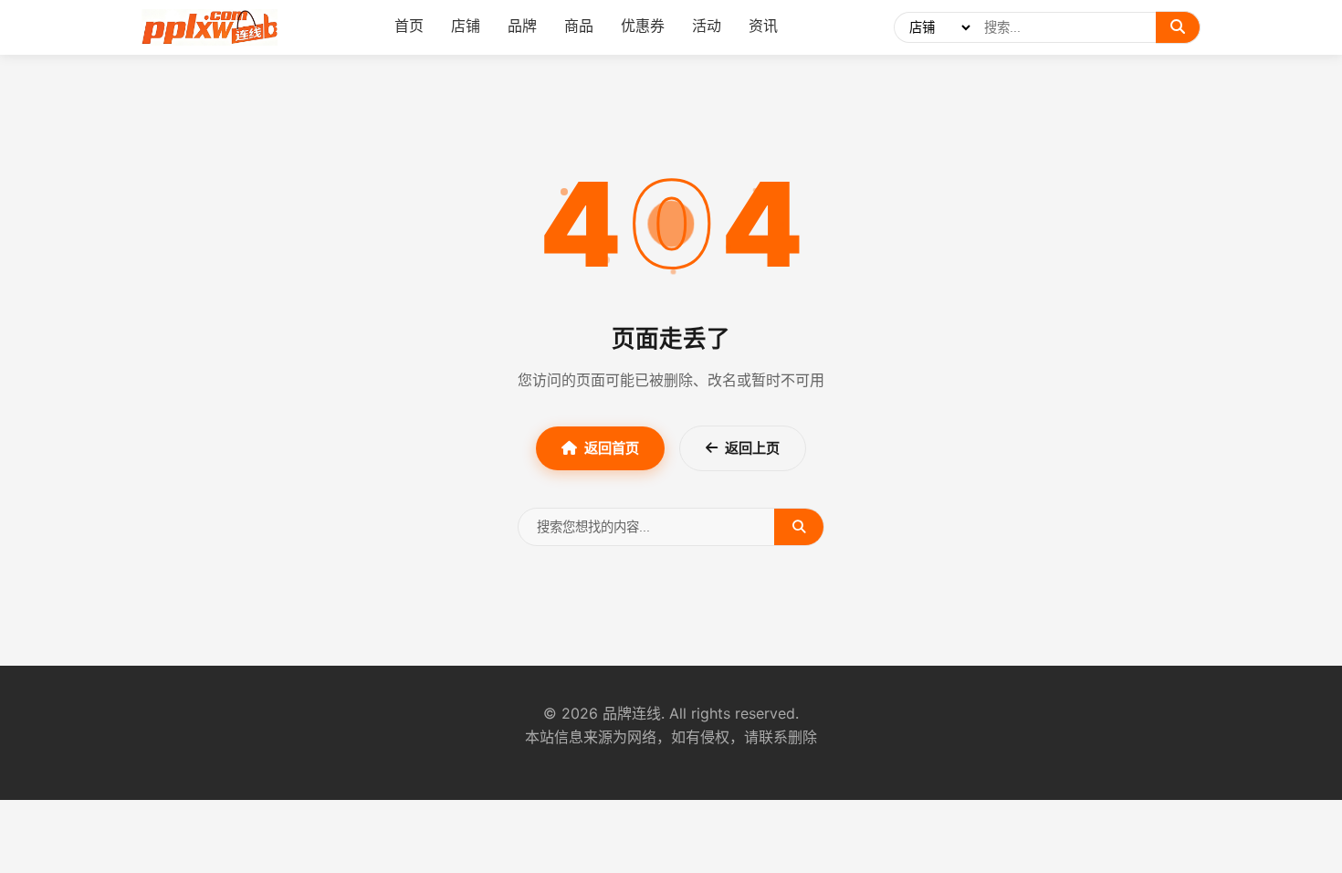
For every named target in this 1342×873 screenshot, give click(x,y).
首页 (409, 25)
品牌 (522, 25)
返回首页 (611, 448)
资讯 (763, 25)
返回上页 (752, 448)
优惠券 (643, 25)
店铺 (465, 25)
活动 (706, 25)
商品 (578, 25)
